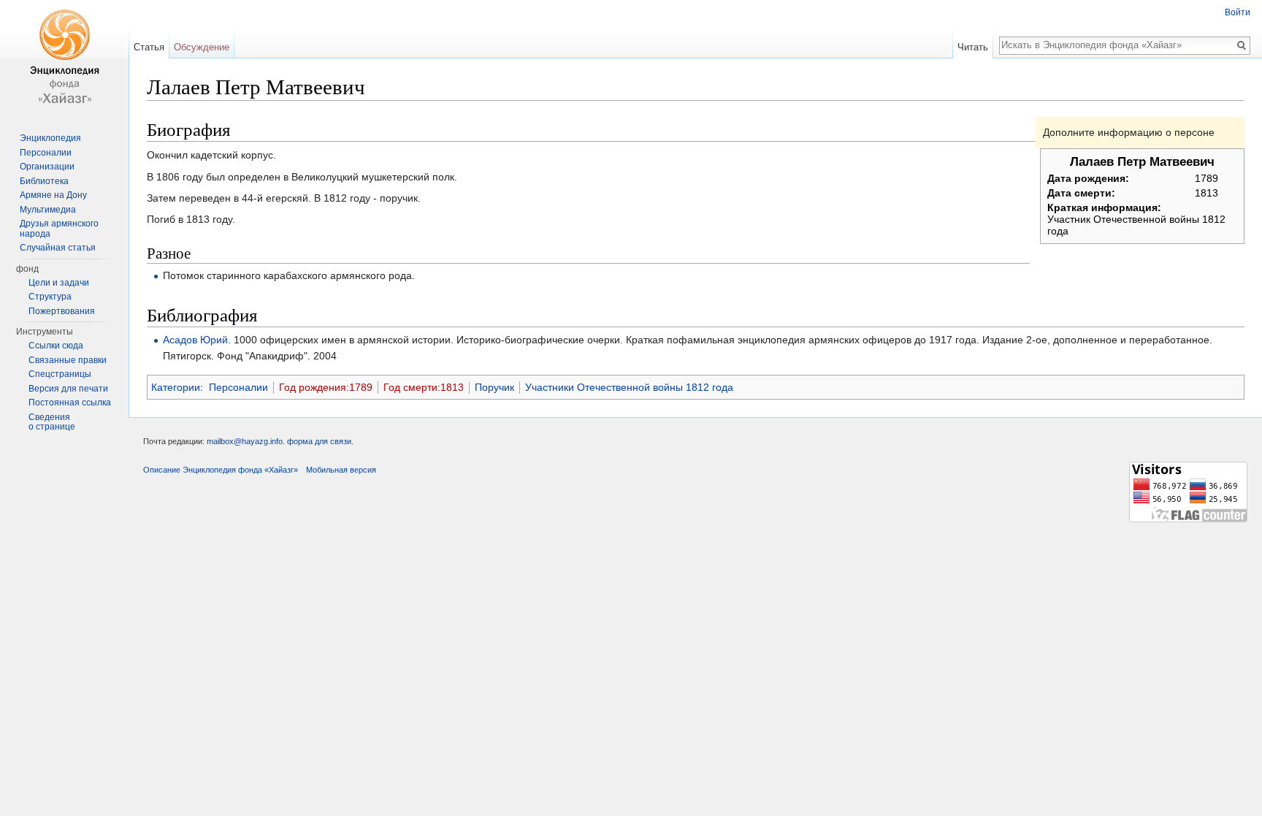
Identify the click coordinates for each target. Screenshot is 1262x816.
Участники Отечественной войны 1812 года (629, 387)
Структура (50, 296)
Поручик (494, 387)
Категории (175, 387)
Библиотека (44, 181)
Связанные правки (67, 360)
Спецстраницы (59, 374)
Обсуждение (201, 47)
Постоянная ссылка (69, 402)
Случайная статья (58, 248)
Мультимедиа (48, 210)
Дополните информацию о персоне (1129, 132)
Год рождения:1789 (325, 387)
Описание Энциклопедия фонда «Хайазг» (220, 469)
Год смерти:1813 (423, 387)
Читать (972, 47)
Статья (149, 47)
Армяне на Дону (53, 195)
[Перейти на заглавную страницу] (64, 58)
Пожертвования (61, 311)
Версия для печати (68, 389)
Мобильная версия (341, 469)
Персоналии (238, 387)
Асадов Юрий (195, 340)
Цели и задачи (58, 283)
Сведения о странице (51, 422)
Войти (1237, 12)
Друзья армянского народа (59, 228)
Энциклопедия (50, 138)
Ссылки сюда (55, 345)
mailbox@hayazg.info (245, 441)
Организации (47, 166)
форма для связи (319, 441)
